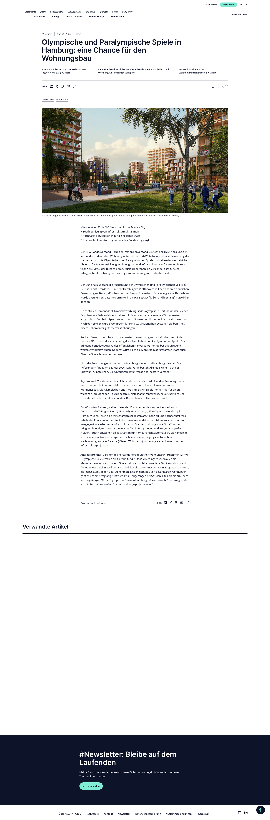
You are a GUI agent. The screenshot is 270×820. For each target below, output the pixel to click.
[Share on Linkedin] (51, 86)
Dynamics (90, 11)
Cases (115, 11)
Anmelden (212, 4)
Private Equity (96, 16)
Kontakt (108, 813)
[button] (95, 71)
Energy (56, 16)
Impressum (203, 813)
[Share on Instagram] (62, 86)
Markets (104, 11)
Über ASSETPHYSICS (70, 813)
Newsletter (124, 813)
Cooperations (56, 11)
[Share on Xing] (57, 86)
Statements (30, 11)
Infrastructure (74, 16)
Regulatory (127, 11)
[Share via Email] (68, 86)
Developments (74, 11)
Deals (43, 11)
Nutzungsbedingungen (179, 813)
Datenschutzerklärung (148, 813)
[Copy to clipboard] (74, 86)
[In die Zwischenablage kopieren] (188, 502)
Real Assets (92, 813)
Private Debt (117, 16)
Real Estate (39, 16)
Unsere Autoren (238, 14)
